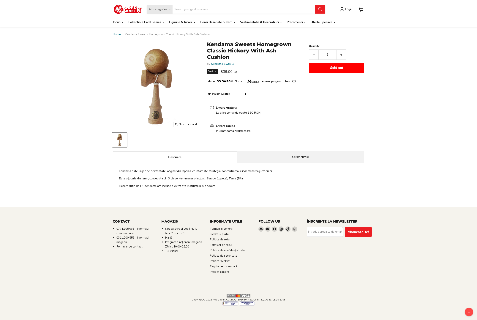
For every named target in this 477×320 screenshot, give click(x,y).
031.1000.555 (125, 237)
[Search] (320, 9)
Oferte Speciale (322, 22)
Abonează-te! (358, 232)
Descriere (174, 157)
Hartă (169, 237)
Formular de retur (221, 245)
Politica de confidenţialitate (227, 250)
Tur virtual (171, 251)
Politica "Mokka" (220, 261)
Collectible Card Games (145, 22)
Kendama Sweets (222, 64)
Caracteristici (300, 157)
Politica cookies (220, 272)
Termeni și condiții (221, 229)
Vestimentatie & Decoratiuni (260, 22)
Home (117, 34)
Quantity (314, 46)
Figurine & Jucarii (181, 22)
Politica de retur (220, 239)
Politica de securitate (223, 256)
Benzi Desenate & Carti (216, 22)
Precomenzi (295, 22)
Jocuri (117, 22)
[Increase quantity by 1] (341, 54)
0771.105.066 (125, 229)
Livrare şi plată (219, 234)
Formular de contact (129, 246)
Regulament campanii (223, 266)
